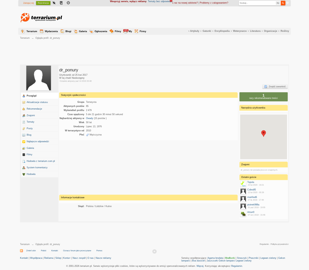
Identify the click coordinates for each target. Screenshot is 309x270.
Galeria (83, 31)
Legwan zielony (268, 258)
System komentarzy (37, 167)
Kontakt (54, 250)
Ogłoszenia (101, 31)
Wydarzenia (51, 31)
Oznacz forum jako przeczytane (77, 250)
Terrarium (31, 31)
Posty (30, 128)
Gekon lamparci (227, 260)
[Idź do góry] (154, 251)
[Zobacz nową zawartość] (61, 3)
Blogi (68, 31)
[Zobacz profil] (243, 184)
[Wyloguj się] (68, 3)
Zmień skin (31, 250)
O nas (90, 258)
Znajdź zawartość (276, 86)
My (128, 31)
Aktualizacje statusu (37, 102)
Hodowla (31, 174)
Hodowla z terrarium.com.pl (41, 161)
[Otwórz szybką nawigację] (54, 3)
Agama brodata (215, 258)
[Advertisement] (224, 17)
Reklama (48, 258)
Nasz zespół (79, 258)
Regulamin (264, 244)
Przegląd (31, 95)
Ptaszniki (253, 258)
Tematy (30, 121)
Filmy (118, 31)
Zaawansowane (287, 2)
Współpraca (36, 258)
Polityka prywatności (279, 244)
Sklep (58, 258)
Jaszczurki (212, 260)
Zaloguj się (28, 3)
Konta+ (67, 258)
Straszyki (242, 258)
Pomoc (99, 250)
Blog (29, 134)
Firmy (143, 31)
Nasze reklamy (103, 258)
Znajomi (31, 115)
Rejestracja (43, 3)
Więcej (200, 266)
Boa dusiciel (198, 260)
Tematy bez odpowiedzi (160, 1)
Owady (89, 118)
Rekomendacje (34, 108)
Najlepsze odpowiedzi (38, 141)
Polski (43, 250)
